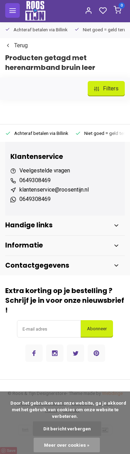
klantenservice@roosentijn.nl (54, 189)
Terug (21, 45)
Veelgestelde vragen (44, 170)
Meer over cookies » (66, 445)
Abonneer (97, 328)
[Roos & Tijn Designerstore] (35, 10)
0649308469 (35, 180)
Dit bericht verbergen (67, 428)
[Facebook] (34, 353)
